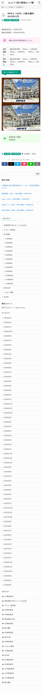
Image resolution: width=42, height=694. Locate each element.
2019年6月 (8, 580)
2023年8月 (8, 422)
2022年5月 (8, 485)
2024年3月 (8, 390)
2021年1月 (8, 558)
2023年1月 (8, 449)
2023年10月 (8, 413)
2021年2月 (8, 553)
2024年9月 (8, 363)
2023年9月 (8, 417)
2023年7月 (8, 426)
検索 (37, 174)
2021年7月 (8, 530)
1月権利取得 (9, 239)
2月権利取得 (9, 243)
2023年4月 (8, 440)
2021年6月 (8, 535)
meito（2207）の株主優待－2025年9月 (15, 199)
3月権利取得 (9, 247)
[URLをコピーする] (37, 164)
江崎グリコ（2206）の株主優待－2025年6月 (17, 205)
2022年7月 (8, 476)
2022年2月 (8, 499)
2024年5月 (8, 381)
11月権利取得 (9, 279)
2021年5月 (8, 539)
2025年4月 (8, 354)
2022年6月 (8, 481)
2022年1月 (8, 503)
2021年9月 (8, 521)
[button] (5, 164)
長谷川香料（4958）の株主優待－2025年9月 (17, 210)
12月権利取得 (15, 20)
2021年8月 (8, 526)
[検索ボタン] (39, 2)
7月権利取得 (9, 263)
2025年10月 (8, 331)
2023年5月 (8, 435)
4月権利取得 (9, 251)
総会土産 (7, 288)
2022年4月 (8, 490)
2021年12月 (8, 508)
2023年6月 (8, 431)
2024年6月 (8, 377)
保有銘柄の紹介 (9, 619)
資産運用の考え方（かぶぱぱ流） (15, 225)
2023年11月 (8, 408)
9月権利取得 (9, 271)
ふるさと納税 (8, 292)
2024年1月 (8, 399)
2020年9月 (8, 576)
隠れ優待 (7, 682)
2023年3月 (8, 444)
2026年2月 (8, 322)
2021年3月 (8, 549)
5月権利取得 (9, 255)
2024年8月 (8, 368)
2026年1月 (8, 327)
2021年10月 (8, 517)
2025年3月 (8, 359)
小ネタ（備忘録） (10, 230)
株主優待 (6, 20)
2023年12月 (8, 404)
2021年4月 (8, 544)
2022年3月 (8, 494)
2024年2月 (8, 395)
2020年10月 (8, 571)
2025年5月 (8, 349)
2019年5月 (8, 585)
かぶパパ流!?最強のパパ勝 (21, 3)
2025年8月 (8, 336)
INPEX (34, 154)
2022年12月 (8, 454)
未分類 (6, 297)
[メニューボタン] (2, 2)
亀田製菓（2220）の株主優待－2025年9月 (17, 193)
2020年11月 (8, 567)
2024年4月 (8, 386)
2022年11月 (8, 458)
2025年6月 (8, 345)
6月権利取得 (9, 259)
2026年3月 (8, 318)
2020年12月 (8, 562)
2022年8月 (8, 472)
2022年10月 (8, 463)
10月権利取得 (9, 275)
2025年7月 (8, 340)
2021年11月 (8, 512)
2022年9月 (8, 467)
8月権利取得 (9, 267)
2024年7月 (8, 372)
